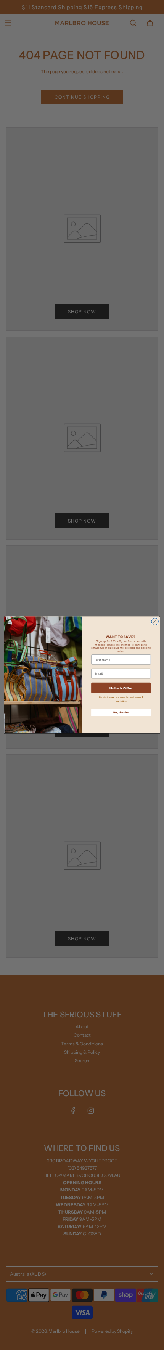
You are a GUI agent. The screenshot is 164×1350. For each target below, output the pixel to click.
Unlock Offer (121, 688)
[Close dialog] (154, 621)
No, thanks (121, 712)
